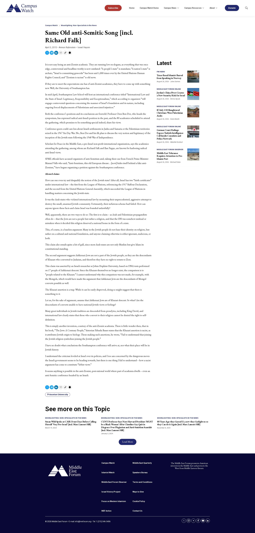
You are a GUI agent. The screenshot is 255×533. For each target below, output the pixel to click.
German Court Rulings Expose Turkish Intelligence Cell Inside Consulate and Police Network (170, 134)
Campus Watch (51, 25)
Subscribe (113, 8)
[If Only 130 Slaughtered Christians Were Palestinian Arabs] (193, 111)
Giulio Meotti (174, 119)
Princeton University (57, 394)
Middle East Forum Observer (170, 149)
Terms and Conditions (142, 482)
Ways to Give (138, 492)
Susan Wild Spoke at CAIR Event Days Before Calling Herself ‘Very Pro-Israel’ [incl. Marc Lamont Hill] (70, 423)
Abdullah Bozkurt (176, 142)
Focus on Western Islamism (113, 501)
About (212, 8)
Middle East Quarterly (142, 463)
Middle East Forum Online (169, 89)
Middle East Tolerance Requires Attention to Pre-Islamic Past (169, 156)
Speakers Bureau (140, 472)
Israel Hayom (84, 47)
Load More (127, 441)
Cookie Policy (139, 501)
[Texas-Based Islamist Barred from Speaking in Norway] (193, 77)
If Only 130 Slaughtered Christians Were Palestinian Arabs (170, 112)
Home (131, 8)
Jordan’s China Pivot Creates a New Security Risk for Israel (171, 94)
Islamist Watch (107, 472)
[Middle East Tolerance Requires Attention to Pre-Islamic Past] (193, 154)
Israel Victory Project (110, 492)
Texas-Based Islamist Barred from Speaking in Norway (170, 77)
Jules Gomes (175, 81)
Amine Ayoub (175, 99)
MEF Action (106, 511)
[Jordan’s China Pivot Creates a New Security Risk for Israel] (193, 94)
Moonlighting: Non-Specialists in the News (79, 25)
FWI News (161, 72)
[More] (178, 8)
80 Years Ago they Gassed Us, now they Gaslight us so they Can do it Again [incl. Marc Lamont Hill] (182, 423)
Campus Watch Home (149, 8)
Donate (232, 8)
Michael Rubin (175, 162)
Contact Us (137, 511)
